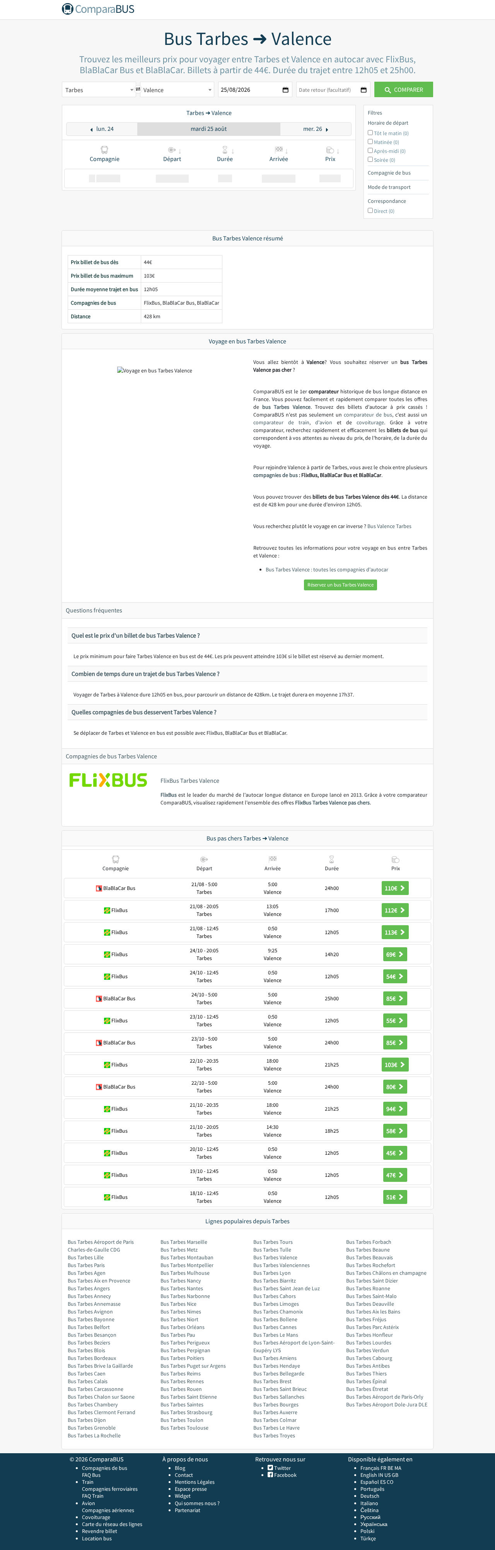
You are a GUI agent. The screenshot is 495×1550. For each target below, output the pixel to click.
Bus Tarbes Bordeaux (92, 1358)
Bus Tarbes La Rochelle (94, 1435)
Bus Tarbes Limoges (276, 1303)
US (387, 1474)
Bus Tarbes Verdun (367, 1350)
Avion (88, 1503)
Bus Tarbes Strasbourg (186, 1412)
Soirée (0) (384, 159)
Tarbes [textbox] (74, 90)
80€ (391, 1086)
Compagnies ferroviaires (110, 1488)
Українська (373, 1524)
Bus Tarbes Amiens (275, 1358)
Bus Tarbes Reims (180, 1373)
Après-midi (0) (390, 150)
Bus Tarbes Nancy (180, 1280)
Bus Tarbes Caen (87, 1373)
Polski (367, 1531)
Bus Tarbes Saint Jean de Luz (286, 1288)
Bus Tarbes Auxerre (275, 1412)
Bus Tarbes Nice (178, 1303)
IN (380, 1474)
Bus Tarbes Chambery (93, 1404)
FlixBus (168, 794)
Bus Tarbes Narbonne (185, 1296)
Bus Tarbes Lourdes (368, 1342)
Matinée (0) (386, 142)
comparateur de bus (368, 414)
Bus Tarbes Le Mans (275, 1334)
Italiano (369, 1503)
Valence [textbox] (153, 90)
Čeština (369, 1510)
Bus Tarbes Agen (87, 1272)
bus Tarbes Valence (286, 406)
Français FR (373, 1467)
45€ (391, 1153)
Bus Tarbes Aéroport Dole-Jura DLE (386, 1404)
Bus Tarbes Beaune (368, 1249)
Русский (370, 1517)
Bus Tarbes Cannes (275, 1327)
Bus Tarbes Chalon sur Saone (101, 1396)
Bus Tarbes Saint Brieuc (280, 1388)
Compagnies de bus (104, 1467)
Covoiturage (96, 1517)
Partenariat (187, 1510)
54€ (391, 976)
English (368, 1474)
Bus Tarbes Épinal (366, 1381)
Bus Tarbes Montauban (186, 1257)
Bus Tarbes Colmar (275, 1419)
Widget (183, 1495)
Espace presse (191, 1488)
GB (395, 1474)
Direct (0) (384, 210)
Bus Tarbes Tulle (272, 1249)
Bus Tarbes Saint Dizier (372, 1280)
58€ (391, 1131)
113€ (391, 932)
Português (372, 1488)
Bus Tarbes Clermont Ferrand (101, 1412)
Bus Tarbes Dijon (87, 1419)
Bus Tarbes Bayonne (91, 1319)
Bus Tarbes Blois (86, 1350)
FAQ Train (93, 1495)
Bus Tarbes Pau (177, 1334)
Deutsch (369, 1495)
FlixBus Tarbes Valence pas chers (332, 802)
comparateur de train (281, 422)
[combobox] (99, 89)
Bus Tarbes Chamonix (278, 1311)
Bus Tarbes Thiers (366, 1373)
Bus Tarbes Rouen (181, 1388)
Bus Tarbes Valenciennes (281, 1265)
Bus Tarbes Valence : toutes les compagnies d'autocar (327, 569)
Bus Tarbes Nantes (181, 1288)
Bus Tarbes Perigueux (185, 1342)
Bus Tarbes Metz (179, 1249)
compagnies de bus (275, 475)
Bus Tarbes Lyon (272, 1272)
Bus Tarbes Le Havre (276, 1427)
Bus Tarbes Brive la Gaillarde (100, 1365)
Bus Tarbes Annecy (89, 1296)
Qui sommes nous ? (197, 1503)
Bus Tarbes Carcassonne (95, 1388)
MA (397, 1467)
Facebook (285, 1474)
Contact (184, 1474)
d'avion (323, 422)
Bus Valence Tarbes (389, 526)
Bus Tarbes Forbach (368, 1241)
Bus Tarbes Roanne (368, 1288)
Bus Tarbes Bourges (276, 1404)
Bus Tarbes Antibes (368, 1365)
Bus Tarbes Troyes (274, 1435)
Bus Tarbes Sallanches (278, 1396)
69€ (391, 954)
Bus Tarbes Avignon (90, 1311)
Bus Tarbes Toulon (181, 1419)
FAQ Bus (91, 1474)
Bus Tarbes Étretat (367, 1388)
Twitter (282, 1467)
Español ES (373, 1481)
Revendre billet (99, 1531)
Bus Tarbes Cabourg (369, 1358)
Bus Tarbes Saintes (181, 1404)
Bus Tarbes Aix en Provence (99, 1280)
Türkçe (368, 1538)
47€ (391, 1175)
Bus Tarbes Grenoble (92, 1427)
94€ (391, 1109)
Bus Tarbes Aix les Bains (373, 1311)
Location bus (97, 1538)
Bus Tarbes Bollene (275, 1319)
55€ (391, 1020)
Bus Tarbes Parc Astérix (372, 1327)
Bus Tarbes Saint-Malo (371, 1296)
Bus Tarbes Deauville (370, 1303)
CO (390, 1481)
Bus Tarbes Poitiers (182, 1358)
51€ (391, 1197)
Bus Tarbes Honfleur (369, 1334)
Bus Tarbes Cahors (274, 1296)
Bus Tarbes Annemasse (94, 1303)
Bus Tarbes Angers (89, 1288)
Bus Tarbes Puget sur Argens (193, 1365)
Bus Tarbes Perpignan (185, 1350)
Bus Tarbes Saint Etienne (188, 1396)
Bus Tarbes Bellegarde (278, 1373)
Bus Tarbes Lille (86, 1257)
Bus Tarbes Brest (272, 1381)
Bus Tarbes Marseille (183, 1241)
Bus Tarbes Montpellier (186, 1265)
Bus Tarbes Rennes (182, 1381)
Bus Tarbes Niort (179, 1319)
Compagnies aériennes (108, 1510)
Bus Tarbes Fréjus (366, 1319)
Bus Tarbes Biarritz (274, 1280)
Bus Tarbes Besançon (92, 1334)
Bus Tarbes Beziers (89, 1342)
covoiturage (370, 422)
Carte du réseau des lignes (112, 1524)
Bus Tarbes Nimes (180, 1311)
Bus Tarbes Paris (86, 1265)
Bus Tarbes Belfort (89, 1327)
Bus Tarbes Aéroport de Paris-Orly (384, 1396)
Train (88, 1481)
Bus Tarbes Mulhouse (185, 1272)
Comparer (408, 89)
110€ (391, 888)
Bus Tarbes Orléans (182, 1327)
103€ (391, 1064)
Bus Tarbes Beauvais (369, 1257)
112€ (391, 910)
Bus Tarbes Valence (275, 1257)
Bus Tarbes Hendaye (276, 1365)
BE (390, 1467)
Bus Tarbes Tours (273, 1241)
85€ (391, 998)
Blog (180, 1467)
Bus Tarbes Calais (88, 1381)
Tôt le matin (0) (391, 133)
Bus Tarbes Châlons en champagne (386, 1272)
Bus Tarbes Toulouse (184, 1427)
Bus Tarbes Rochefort (370, 1265)
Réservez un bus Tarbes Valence (340, 584)
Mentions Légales (195, 1481)
